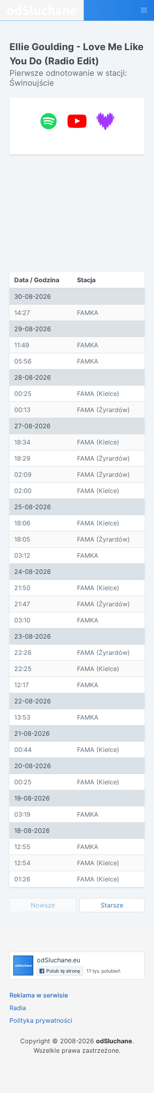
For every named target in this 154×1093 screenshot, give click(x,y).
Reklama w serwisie (38, 995)
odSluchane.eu (58, 960)
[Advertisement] (77, 213)
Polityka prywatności (40, 1020)
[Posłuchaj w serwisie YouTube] (77, 121)
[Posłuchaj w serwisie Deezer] (105, 121)
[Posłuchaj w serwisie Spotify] (48, 121)
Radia (17, 1008)
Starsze (112, 905)
